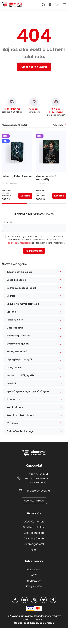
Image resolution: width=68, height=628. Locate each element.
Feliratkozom (34, 251)
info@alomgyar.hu (38, 490)
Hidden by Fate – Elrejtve (17, 176)
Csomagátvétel (34, 544)
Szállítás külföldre (34, 533)
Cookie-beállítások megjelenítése (34, 623)
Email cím (9, 222)
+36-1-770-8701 (38, 474)
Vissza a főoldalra (34, 67)
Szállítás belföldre (34, 527)
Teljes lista (58, 125)
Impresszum (34, 581)
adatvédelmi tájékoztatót (19, 243)
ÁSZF (34, 575)
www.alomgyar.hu (22, 616)
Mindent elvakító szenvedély (46, 178)
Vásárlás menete (34, 521)
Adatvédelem (34, 569)
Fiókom (34, 550)
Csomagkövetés (34, 538)
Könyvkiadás (34, 586)
